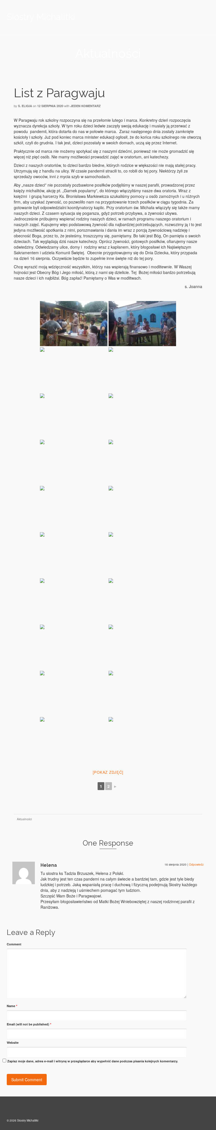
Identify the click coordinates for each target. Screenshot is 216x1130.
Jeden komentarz (85, 106)
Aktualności (24, 819)
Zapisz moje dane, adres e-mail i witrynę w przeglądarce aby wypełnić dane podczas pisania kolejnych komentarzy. (92, 1061)
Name (12, 1006)
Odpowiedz (196, 864)
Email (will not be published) (29, 1024)
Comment (14, 944)
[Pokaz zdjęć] (108, 772)
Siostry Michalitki (41, 17)
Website (13, 1042)
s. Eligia (25, 106)
